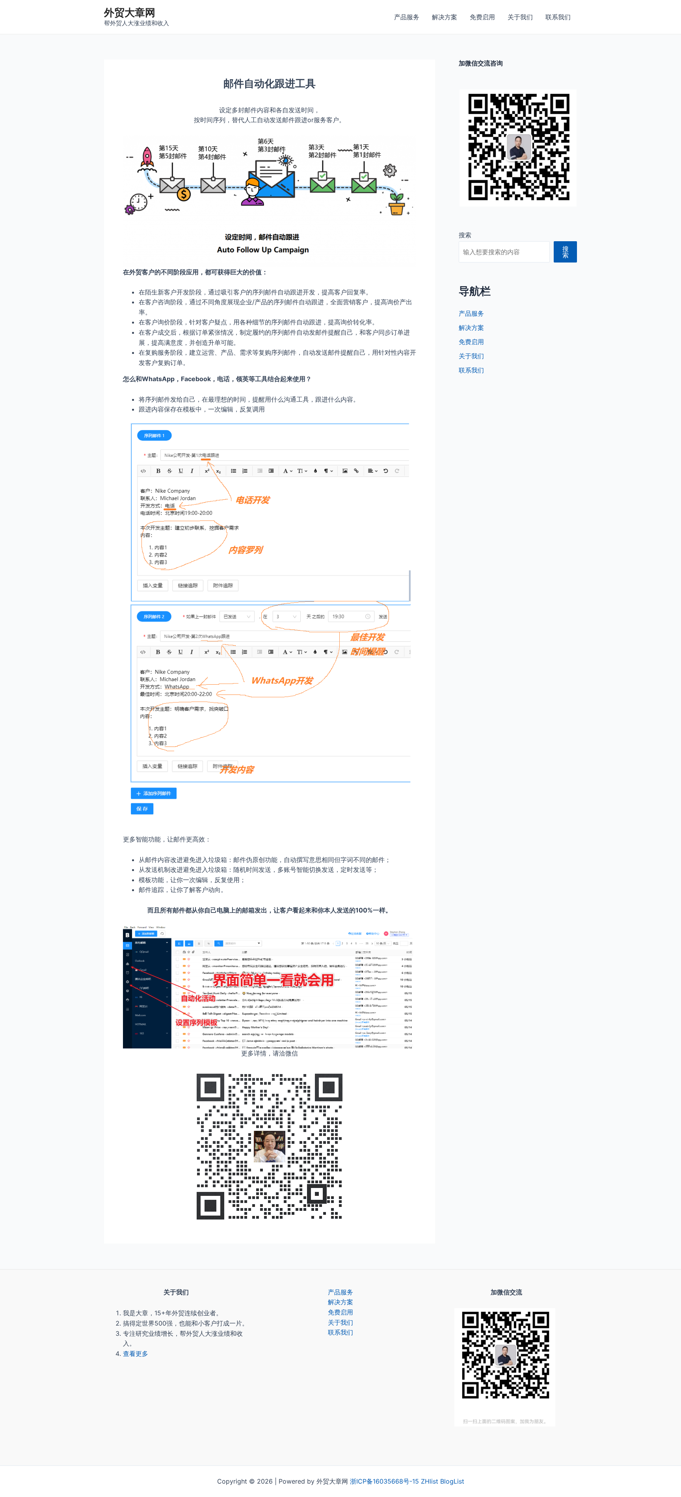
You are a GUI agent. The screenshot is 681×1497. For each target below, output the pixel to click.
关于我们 (520, 17)
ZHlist (429, 1481)
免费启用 (482, 17)
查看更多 (135, 1353)
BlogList (452, 1481)
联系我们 (558, 17)
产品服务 (406, 17)
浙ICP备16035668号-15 (384, 1481)
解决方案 (444, 17)
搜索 (465, 235)
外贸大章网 (129, 12)
